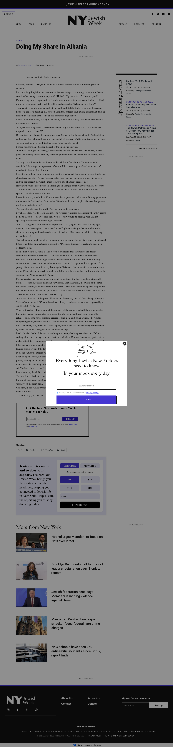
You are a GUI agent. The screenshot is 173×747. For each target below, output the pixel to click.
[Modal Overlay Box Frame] (86, 373)
